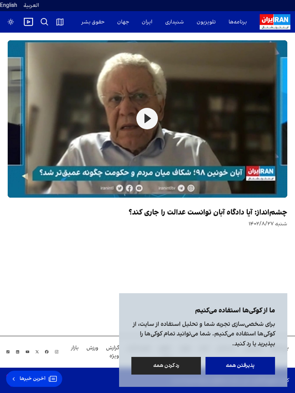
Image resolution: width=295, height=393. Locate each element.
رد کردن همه (166, 366)
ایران (147, 22)
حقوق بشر (92, 22)
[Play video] (28, 21)
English (8, 6)
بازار (75, 348)
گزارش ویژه (112, 352)
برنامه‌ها (238, 22)
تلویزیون (206, 22)
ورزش (92, 348)
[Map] (60, 22)
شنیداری (174, 22)
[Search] (44, 22)
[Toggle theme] (11, 22)
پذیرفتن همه (240, 366)
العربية (31, 6)
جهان (123, 22)
